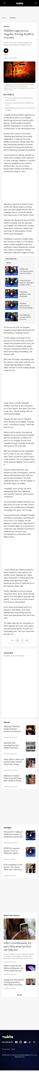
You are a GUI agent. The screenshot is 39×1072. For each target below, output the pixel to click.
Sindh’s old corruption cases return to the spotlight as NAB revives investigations (26, 271)
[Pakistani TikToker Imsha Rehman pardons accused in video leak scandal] (30, 729)
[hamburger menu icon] (4, 3)
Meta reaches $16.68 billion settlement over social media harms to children (14, 968)
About (13, 1049)
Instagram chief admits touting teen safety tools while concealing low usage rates (14, 982)
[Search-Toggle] (36, 3)
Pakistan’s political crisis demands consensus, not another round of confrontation (26, 294)
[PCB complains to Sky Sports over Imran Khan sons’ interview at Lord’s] (30, 868)
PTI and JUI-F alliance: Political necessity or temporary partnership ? (14, 834)
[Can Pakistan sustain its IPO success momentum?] (11, 316)
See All (19, 995)
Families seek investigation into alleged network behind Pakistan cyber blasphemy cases (13, 745)
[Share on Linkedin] (27, 640)
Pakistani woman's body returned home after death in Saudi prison (13, 778)
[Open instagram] (21, 1042)
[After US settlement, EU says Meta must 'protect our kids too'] (19, 928)
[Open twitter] (34, 1042)
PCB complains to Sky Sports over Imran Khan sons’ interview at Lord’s (14, 867)
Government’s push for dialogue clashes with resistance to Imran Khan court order (27, 282)
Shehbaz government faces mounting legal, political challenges (26, 305)
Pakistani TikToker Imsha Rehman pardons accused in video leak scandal (12, 728)
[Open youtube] (25, 1042)
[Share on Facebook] (17, 640)
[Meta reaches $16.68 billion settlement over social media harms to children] (30, 967)
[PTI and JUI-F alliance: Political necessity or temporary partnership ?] (30, 835)
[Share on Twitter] (22, 640)
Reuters (6, 54)
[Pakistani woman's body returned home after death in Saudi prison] (30, 779)
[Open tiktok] (29, 1042)
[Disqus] (19, 686)
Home (4, 18)
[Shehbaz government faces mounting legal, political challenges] (11, 305)
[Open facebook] (16, 1042)
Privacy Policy (6, 1049)
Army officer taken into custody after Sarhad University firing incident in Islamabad (14, 761)
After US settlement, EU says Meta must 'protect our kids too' (18, 946)
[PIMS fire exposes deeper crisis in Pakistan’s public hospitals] (30, 851)
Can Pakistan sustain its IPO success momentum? (25, 317)
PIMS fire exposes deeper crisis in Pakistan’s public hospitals (12, 850)
